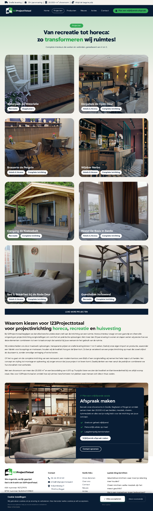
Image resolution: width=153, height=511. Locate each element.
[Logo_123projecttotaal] (20, 7)
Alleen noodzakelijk (136, 499)
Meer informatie (14, 507)
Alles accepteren (112, 499)
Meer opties (106, 505)
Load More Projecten (76, 312)
